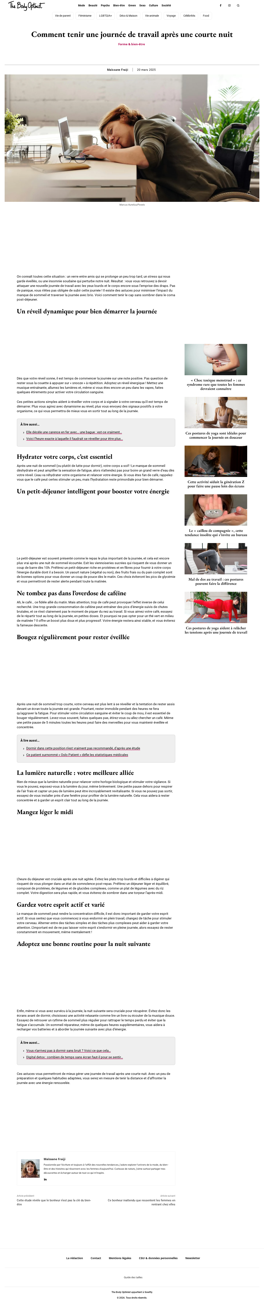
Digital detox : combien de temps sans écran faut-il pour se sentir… (74, 1057)
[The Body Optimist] (26, 6)
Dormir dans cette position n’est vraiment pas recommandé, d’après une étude (83, 748)
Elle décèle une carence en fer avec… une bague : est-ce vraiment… (74, 432)
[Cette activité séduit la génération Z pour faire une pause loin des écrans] (216, 461)
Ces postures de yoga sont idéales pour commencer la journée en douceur (216, 435)
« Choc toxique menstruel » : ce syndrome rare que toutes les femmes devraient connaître (216, 384)
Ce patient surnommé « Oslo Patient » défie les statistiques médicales (77, 755)
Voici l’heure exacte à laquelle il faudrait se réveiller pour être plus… (74, 439)
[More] (145, 55)
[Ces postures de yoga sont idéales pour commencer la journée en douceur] (216, 412)
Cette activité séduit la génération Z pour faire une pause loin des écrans (216, 484)
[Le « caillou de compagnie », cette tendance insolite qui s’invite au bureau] (216, 510)
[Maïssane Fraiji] (30, 1168)
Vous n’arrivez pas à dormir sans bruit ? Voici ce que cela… (68, 1050)
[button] (238, 5)
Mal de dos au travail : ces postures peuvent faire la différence (215, 581)
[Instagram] (229, 5)
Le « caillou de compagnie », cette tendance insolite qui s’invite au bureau (216, 532)
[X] (127, 55)
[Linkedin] (45, 1178)
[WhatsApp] (136, 55)
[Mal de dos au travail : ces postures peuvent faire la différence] (216, 558)
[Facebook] (220, 5)
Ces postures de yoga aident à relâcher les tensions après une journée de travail (216, 630)
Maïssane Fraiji (117, 70)
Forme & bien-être (131, 44)
